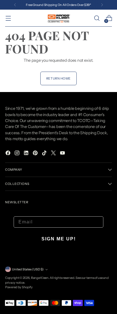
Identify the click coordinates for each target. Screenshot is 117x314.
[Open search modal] (97, 18)
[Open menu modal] (8, 18)
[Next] (102, 5)
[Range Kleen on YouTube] (63, 153)
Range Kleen (40, 278)
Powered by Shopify (19, 287)
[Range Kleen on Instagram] (17, 153)
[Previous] (15, 5)
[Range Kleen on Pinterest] (35, 153)
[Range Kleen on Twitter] (54, 153)
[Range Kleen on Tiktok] (44, 153)
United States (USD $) (28, 269)
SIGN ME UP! (58, 238)
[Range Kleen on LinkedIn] (26, 153)
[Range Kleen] (58, 18)
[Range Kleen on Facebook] (8, 153)
